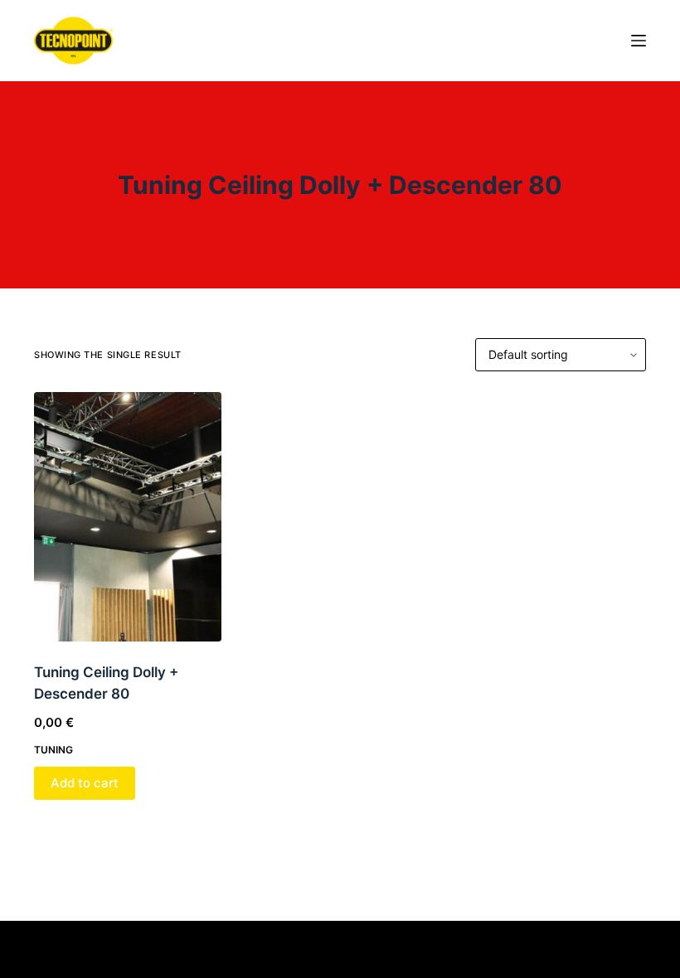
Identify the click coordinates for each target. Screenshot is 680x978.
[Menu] (638, 40)
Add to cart (85, 783)
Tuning (53, 749)
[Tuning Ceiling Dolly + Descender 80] (127, 517)
